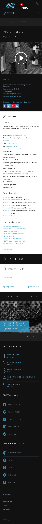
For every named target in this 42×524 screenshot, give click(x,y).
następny (32, 287)
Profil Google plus (15, 419)
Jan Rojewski (14, 138)
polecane (32, 336)
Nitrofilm (11, 482)
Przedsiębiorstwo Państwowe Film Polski (15, 174)
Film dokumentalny (8, 22)
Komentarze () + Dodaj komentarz (13, 102)
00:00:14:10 (6, 205)
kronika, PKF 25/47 (21, 22)
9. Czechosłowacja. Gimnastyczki (13, 243)
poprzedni (9, 287)
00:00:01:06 (6, 197)
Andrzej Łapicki (12, 143)
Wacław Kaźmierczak (14, 149)
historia (19, 94)
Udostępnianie (7, 501)
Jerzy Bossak (13, 135)
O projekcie (7, 494)
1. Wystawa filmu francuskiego (12, 226)
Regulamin (6, 498)
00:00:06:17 (6, 202)
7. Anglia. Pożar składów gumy (12, 238)
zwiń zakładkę (7, 249)
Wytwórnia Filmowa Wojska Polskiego (21, 171)
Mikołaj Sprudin (12, 146)
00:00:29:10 (6, 216)
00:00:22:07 (6, 211)
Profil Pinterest (14, 412)
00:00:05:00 (6, 200)
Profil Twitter (13, 434)
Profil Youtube (13, 427)
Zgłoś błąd (27, 102)
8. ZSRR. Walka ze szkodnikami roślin (14, 241)
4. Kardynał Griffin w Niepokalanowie (14, 233)
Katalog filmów (8, 513)
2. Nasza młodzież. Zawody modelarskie (15, 228)
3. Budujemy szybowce (10, 231)
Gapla (10, 468)
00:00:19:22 (6, 208)
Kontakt (5, 505)
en (37, 3)
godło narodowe (11, 96)
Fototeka (11, 460)
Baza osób (6, 509)
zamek (19, 96)
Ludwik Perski (22, 135)
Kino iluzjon (12, 475)
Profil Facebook (14, 405)
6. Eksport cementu (8, 236)
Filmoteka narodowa (15, 453)
